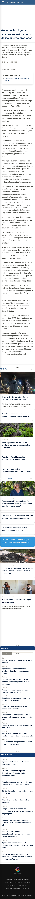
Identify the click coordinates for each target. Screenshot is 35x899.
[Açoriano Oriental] (17, 874)
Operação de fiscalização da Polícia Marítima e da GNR (15, 398)
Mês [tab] (28, 653)
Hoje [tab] (7, 653)
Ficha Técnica (12, 885)
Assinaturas (25, 888)
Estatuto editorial (23, 879)
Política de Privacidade (13, 888)
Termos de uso (22, 885)
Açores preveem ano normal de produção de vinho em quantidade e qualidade (16, 445)
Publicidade (8, 882)
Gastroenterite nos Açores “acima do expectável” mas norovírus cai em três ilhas (17, 717)
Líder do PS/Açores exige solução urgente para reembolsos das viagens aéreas (16, 822)
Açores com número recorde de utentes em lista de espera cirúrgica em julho (17, 845)
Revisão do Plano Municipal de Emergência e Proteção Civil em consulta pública (14, 459)
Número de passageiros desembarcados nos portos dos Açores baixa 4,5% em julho (17, 471)
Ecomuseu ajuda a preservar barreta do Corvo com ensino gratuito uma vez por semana (17, 570)
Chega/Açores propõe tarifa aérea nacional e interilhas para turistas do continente (16, 681)
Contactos (27, 882)
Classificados (18, 882)
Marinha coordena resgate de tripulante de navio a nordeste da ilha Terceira (16, 416)
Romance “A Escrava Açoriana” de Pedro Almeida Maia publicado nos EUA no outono (17, 518)
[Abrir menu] (2, 2)
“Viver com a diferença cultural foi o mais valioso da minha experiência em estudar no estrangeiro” (17, 503)
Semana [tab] (17, 653)
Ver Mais (32, 369)
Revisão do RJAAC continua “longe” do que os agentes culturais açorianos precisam (16, 542)
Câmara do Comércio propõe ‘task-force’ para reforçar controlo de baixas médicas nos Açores (17, 856)
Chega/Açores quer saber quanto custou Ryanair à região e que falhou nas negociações (17, 811)
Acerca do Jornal (11, 879)
